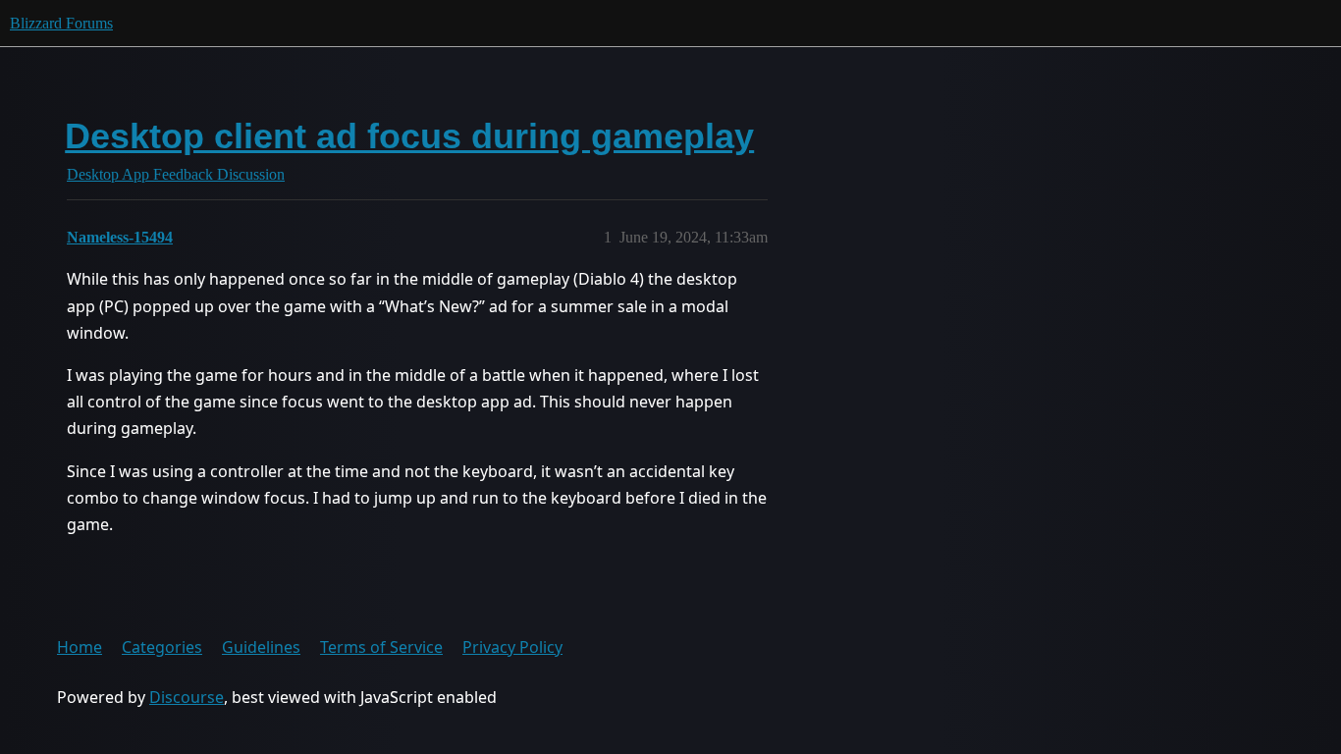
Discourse (186, 697)
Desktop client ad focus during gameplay (409, 136)
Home (79, 647)
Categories (162, 647)
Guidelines (261, 647)
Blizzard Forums (61, 23)
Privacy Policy (512, 647)
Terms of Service (381, 647)
